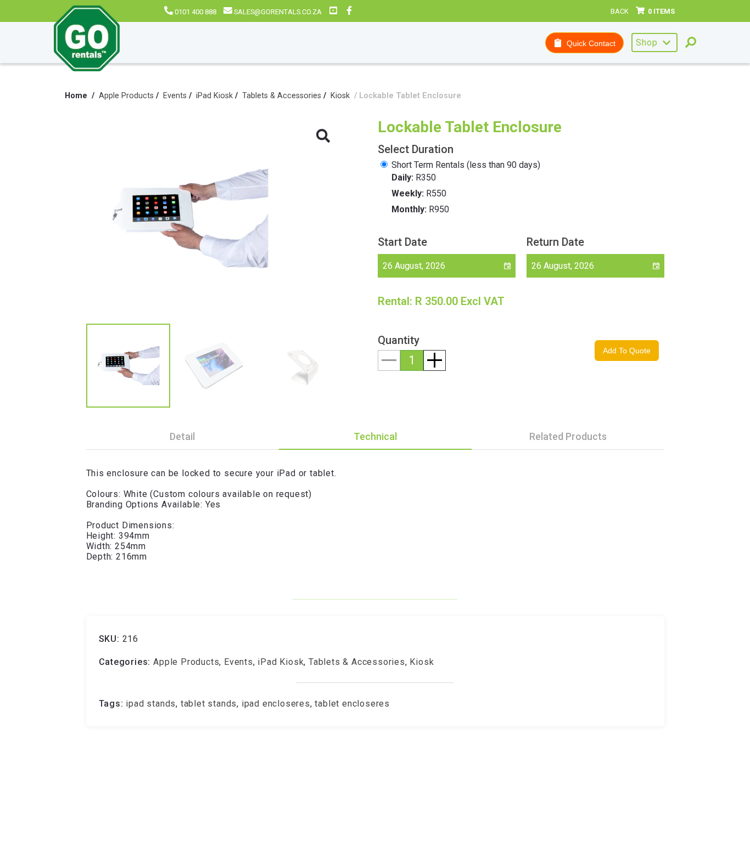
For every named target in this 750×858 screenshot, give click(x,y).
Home (76, 96)
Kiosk (340, 95)
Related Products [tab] (568, 436)
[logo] (87, 39)
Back (620, 11)
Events (175, 95)
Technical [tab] (375, 436)
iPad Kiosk (214, 95)
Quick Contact (588, 43)
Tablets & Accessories (281, 95)
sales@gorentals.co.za (278, 12)
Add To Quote (627, 350)
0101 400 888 (195, 12)
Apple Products (126, 95)
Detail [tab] (182, 436)
